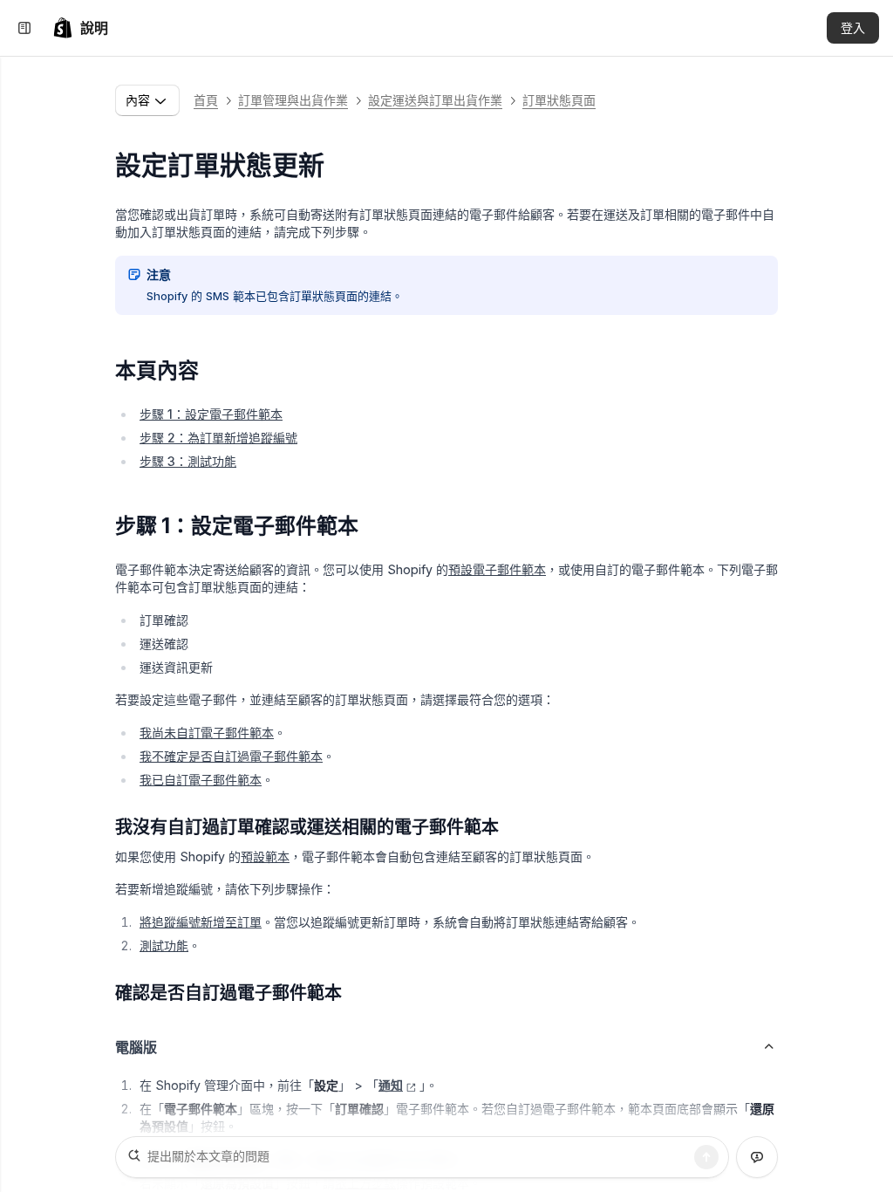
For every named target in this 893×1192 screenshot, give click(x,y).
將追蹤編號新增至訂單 (201, 922)
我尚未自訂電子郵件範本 (207, 732)
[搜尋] (706, 1157)
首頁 (206, 99)
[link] (80, 27)
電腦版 (136, 1047)
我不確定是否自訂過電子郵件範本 (231, 756)
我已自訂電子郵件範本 (201, 779)
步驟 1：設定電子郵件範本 (211, 414)
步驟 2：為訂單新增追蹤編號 (218, 437)
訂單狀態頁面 (559, 99)
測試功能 (164, 945)
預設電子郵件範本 (497, 569)
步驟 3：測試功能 (188, 461)
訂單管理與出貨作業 (293, 99)
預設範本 (265, 856)
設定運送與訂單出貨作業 (435, 99)
